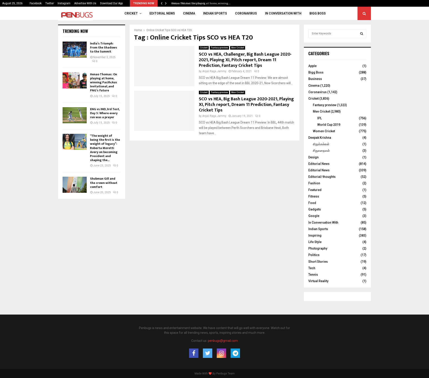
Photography (317, 248)
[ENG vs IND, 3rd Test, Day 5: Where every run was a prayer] (75, 115)
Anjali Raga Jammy (214, 71)
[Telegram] (235, 353)
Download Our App (111, 3)
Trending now (75, 31)
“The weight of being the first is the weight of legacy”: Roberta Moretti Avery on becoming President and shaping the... (105, 148)
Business (315, 79)
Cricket (131, 13)
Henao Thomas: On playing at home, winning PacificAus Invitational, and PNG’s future (103, 82)
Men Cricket (237, 47)
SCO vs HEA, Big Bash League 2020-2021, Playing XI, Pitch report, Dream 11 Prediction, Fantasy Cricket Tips (246, 104)
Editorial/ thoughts (322, 176)
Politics (314, 255)
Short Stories (318, 261)
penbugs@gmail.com (223, 340)
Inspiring (315, 235)
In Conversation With (283, 13)
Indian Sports (215, 13)
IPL (319, 118)
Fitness (313, 196)
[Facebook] (193, 353)
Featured (315, 190)
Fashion (314, 183)
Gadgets (314, 209)
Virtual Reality (318, 281)
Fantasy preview (219, 47)
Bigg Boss (317, 13)
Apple (312, 66)
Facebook (36, 3)
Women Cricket (324, 131)
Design (313, 157)
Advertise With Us (85, 3)
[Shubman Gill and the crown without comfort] (75, 185)
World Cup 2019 (328, 124)
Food (312, 203)
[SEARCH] (361, 33)
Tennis (313, 274)
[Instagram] (221, 353)
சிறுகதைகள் (321, 150)
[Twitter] (207, 353)
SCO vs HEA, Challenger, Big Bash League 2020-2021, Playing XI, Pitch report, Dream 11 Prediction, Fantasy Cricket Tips (245, 59)
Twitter (49, 3)
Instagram (64, 3)
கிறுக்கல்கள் (321, 144)
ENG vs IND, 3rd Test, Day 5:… (187, 3)
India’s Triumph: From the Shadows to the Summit (103, 47)
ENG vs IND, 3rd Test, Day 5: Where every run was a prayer (105, 113)
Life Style (315, 242)
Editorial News (162, 13)
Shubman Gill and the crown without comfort (103, 182)
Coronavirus (246, 13)
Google (313, 216)
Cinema (189, 13)
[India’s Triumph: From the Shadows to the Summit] (75, 50)
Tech (311, 268)
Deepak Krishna (319, 137)
